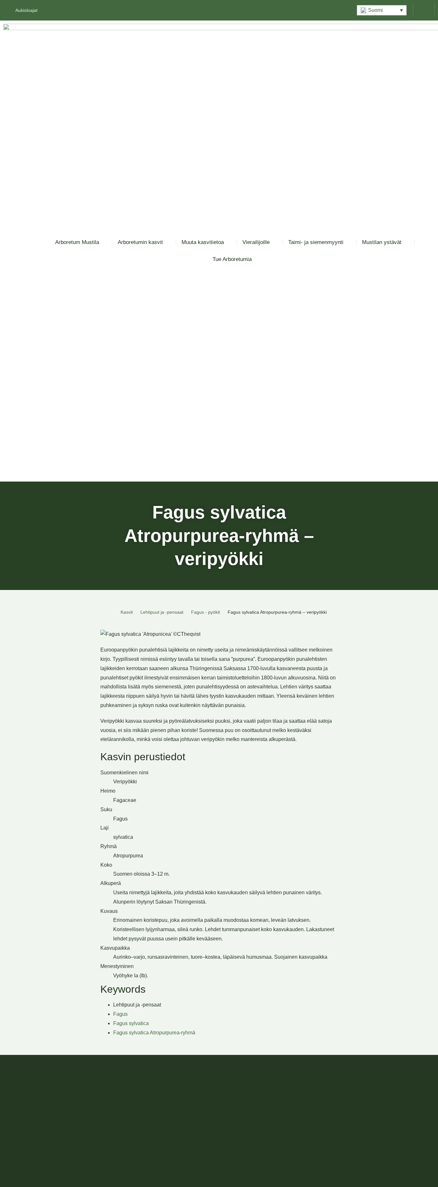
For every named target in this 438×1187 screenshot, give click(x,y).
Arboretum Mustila (77, 242)
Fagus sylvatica (131, 1023)
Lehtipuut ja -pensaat (161, 612)
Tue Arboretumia (232, 259)
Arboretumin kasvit (140, 242)
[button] (382, 10)
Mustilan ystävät (381, 242)
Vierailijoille (256, 242)
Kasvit (127, 612)
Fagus (120, 1014)
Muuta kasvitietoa (202, 242)
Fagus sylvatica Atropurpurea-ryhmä (154, 1032)
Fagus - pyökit (205, 612)
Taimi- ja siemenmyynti (315, 242)
